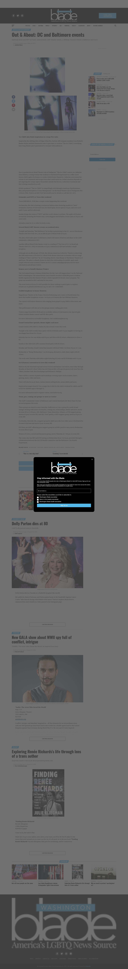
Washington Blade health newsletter (50, 501)
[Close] (92, 459)
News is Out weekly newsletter (49, 499)
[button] (64, 498)
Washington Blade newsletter (48, 497)
